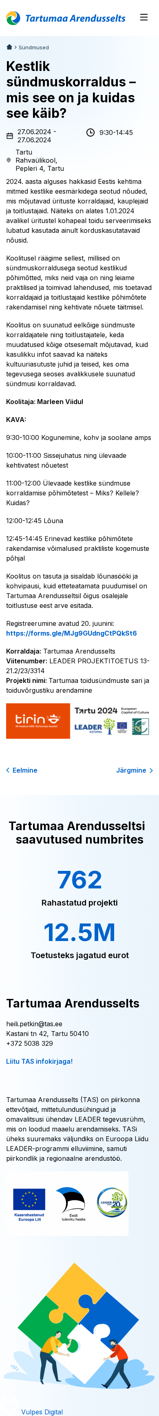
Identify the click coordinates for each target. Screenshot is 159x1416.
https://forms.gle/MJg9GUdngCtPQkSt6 (71, 633)
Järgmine (131, 770)
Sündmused (34, 47)
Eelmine (25, 770)
